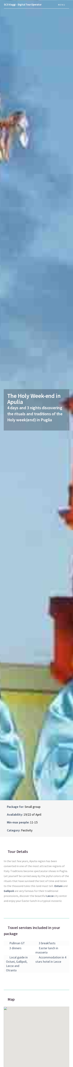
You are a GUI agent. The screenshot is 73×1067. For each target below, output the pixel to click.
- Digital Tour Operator (22, 4)
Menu (62, 4)
